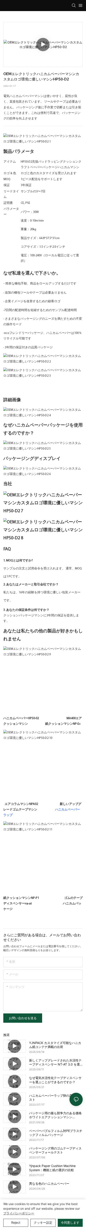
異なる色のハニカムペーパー (49, 1183)
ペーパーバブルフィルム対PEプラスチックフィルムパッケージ (55, 1133)
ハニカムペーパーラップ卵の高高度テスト (55, 1097)
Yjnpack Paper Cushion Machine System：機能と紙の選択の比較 (52, 1168)
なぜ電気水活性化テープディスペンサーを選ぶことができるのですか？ (55, 1080)
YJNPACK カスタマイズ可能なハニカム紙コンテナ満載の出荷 (55, 1045)
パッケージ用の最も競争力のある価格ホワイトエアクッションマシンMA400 (55, 1115)
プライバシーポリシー (18, 1213)
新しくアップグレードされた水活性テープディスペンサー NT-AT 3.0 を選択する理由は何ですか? (55, 1062)
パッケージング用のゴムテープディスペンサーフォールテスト (55, 1150)
